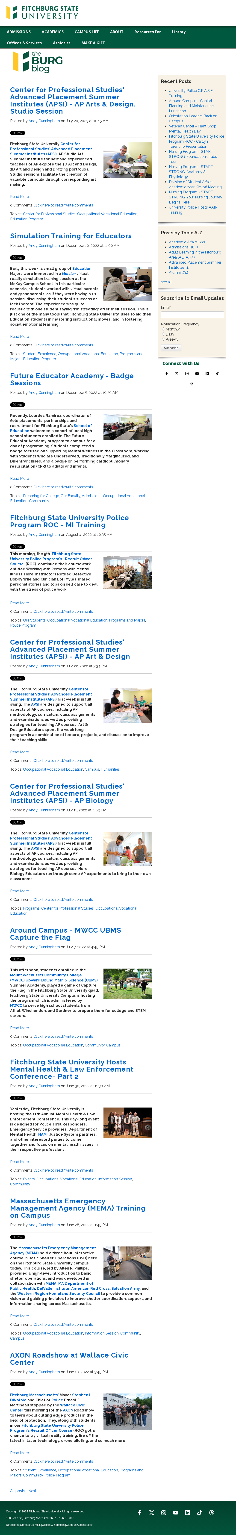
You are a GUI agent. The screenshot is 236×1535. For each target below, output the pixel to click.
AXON (68, 1410)
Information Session (115, 1179)
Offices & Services (53, 1524)
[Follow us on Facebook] (166, 373)
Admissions (91, 496)
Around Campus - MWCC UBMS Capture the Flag (65, 933)
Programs (31, 908)
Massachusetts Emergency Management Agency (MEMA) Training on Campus (78, 1208)
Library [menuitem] (179, 31)
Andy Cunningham (44, 121)
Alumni (178, 272)
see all (166, 282)
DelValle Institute (53, 1288)
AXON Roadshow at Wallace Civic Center (69, 1358)
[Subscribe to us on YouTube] (197, 373)
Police (57, 1400)
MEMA (51, 1283)
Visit (38, 1524)
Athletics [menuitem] (62, 42)
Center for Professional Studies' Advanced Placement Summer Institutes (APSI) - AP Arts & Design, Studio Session (73, 100)
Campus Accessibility (79, 1524)
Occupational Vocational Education (107, 214)
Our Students (34, 620)
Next (32, 1491)
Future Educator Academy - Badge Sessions (72, 379)
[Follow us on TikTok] (217, 373)
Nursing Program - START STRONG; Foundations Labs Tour (193, 156)
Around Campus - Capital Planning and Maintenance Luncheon (191, 106)
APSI (35, 704)
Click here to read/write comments (63, 205)
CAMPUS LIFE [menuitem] (87, 31)
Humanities (110, 769)
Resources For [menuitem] (148, 31)
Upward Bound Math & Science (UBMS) (62, 980)
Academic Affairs (187, 242)
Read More (19, 196)
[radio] (192, 329)
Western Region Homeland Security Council (58, 1293)
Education (81, 268)
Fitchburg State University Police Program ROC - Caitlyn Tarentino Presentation (196, 141)
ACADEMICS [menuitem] (53, 31)
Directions (12, 1524)
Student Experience (39, 354)
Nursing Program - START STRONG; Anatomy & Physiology (191, 172)
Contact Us (27, 1524)
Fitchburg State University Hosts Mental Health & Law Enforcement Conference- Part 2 (71, 1069)
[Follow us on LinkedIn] (187, 1512)
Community (39, 501)
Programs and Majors (127, 620)
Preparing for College (41, 496)
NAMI (42, 1134)
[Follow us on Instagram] (187, 373)
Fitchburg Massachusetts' (34, 1395)
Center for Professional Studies (49, 214)
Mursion (69, 273)
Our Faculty (70, 496)
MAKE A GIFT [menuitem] (93, 42)
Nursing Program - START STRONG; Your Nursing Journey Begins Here (195, 197)
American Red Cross (90, 1288)
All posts (17, 1491)
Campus (92, 769)
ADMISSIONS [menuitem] (19, 31)
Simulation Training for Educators (71, 236)
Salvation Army (126, 1288)
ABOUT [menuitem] (117, 31)
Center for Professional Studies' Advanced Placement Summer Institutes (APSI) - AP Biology (67, 793)
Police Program (23, 625)
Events (29, 1179)
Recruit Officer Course (51, 1430)
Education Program (26, 219)
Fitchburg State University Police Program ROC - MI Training (69, 521)
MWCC (16, 1005)
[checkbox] (192, 334)
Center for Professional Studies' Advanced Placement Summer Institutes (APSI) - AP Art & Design (70, 649)
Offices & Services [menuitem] (24, 42)
